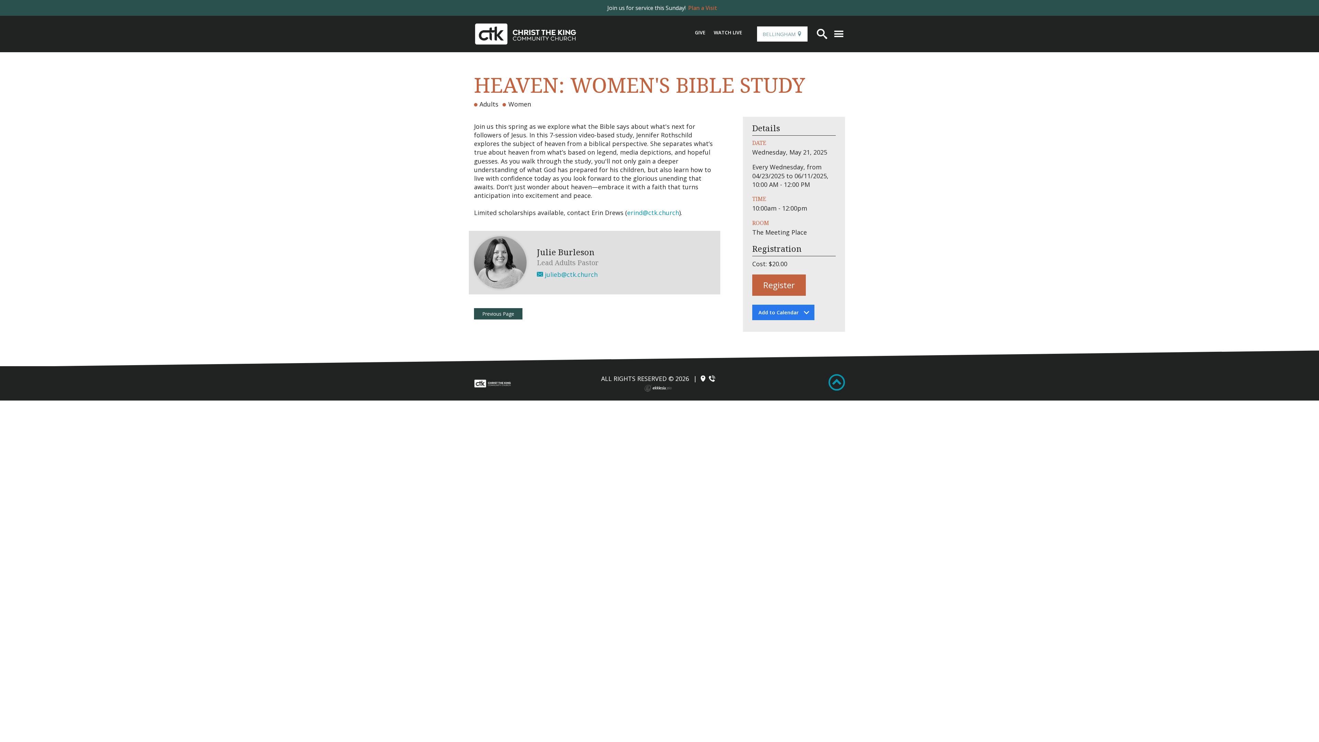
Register (779, 285)
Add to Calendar (778, 312)
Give (700, 32)
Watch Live (728, 32)
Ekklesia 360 (658, 388)
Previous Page (498, 314)
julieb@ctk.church (570, 274)
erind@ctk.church (653, 213)
